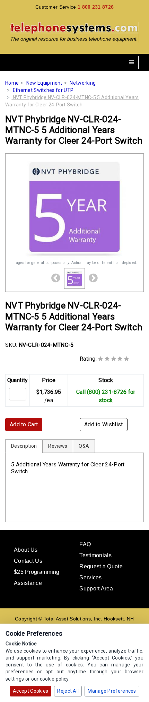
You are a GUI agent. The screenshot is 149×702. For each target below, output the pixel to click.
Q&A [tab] (84, 446)
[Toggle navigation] (132, 62)
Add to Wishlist (103, 424)
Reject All (68, 691)
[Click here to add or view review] (113, 358)
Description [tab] (24, 446)
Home (12, 83)
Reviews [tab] (57, 446)
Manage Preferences (112, 691)
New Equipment (44, 83)
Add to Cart (24, 424)
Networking (83, 83)
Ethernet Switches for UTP (43, 90)
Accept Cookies (30, 691)
